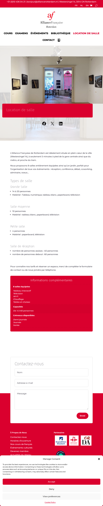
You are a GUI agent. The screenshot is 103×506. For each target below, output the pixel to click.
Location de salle (86, 33)
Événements (39, 33)
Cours (8, 33)
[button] (99, 459)
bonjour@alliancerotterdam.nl (42, 1)
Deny (51, 489)
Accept (51, 481)
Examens (21, 33)
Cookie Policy (50, 502)
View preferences (51, 496)
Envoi (82, 416)
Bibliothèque (60, 33)
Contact (49, 40)
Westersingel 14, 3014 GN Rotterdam (77, 1)
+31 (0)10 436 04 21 (16, 1)
